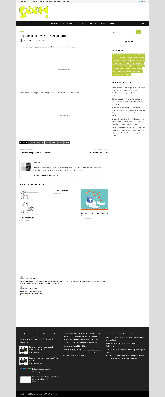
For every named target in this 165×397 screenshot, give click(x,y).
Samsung (127, 69)
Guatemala (86, 339)
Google (127, 60)
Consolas (115, 57)
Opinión (111, 24)
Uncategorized (127, 71)
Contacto (41, 1)
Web (68, 1)
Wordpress (116, 74)
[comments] (44, 334)
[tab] (24, 334)
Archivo (34, 1)
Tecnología (91, 24)
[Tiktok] (144, 1)
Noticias (54, 24)
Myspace (122, 66)
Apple (118, 55)
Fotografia (66, 339)
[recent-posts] (34, 334)
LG (142, 63)
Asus (128, 55)
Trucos (92, 353)
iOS (69, 342)
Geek (63, 1)
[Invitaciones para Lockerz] (25, 369)
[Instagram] (142, 1)
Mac (96, 342)
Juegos (54, 142)
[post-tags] (54, 334)
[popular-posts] (24, 334)
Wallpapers (75, 355)
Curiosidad (67, 336)
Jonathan (28, 40)
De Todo (129, 57)
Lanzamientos (90, 342)
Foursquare (116, 60)
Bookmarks (87, 333)
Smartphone (69, 353)
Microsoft (66, 346)
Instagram (127, 63)
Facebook (141, 57)
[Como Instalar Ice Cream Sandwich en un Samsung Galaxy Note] (25, 377)
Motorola (115, 66)
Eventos (102, 24)
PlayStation (141, 66)
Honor (133, 60)
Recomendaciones (118, 69)
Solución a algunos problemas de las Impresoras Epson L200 (41, 348)
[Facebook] (137, 1)
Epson (135, 57)
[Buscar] (138, 32)
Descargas (122, 57)
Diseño (89, 336)
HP (137, 60)
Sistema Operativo (136, 69)
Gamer (71, 339)
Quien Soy (49, 1)
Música (71, 346)
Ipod (80, 342)
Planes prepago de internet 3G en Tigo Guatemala (36, 339)
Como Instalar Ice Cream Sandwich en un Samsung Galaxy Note (45, 378)
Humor (21, 32)
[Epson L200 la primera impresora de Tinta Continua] (23, 358)
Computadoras (34, 142)
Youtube (127, 74)
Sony (114, 71)
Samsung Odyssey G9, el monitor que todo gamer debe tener (128, 113)
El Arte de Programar (27, 218)
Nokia (127, 66)
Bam (55, 394)
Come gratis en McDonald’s (60, 190)
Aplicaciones (73, 333)
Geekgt (33, 394)
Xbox (122, 74)
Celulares (57, 1)
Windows (139, 71)
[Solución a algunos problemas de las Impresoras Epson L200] (23, 347)
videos (60, 142)
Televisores (87, 353)
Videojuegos (66, 355)
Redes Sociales (86, 350)
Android (65, 333)
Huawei (142, 60)
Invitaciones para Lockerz (41, 369)
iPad (72, 342)
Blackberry (134, 55)
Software (75, 353)
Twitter (119, 71)
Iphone (75, 342)
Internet (81, 24)
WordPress (48, 394)
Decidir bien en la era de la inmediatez (119, 334)
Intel (133, 63)
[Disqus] (63, 249)
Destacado (83, 336)
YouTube (67, 142)
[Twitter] (139, 1)
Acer (114, 55)
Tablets (83, 353)
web (79, 355)
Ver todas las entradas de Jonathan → (45, 175)
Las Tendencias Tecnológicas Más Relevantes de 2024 (128, 92)
